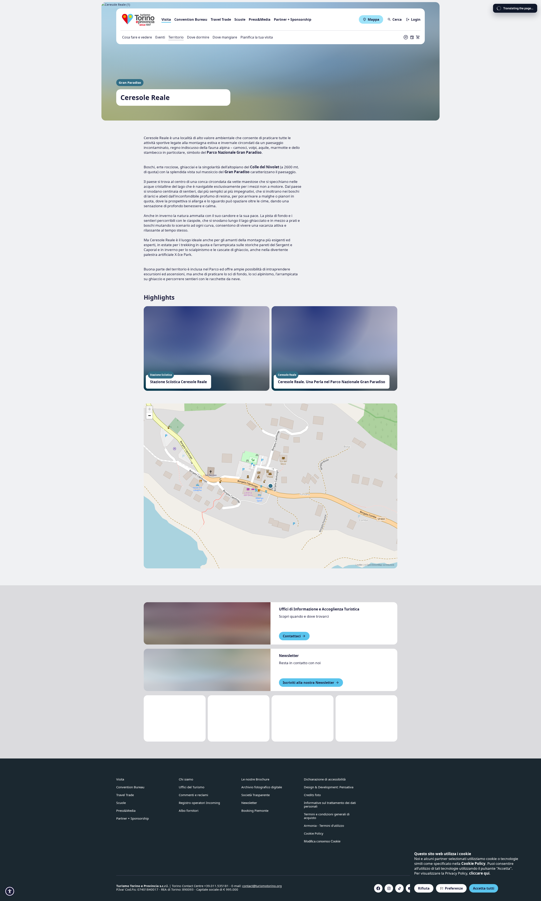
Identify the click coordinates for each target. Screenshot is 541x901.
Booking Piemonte (254, 810)
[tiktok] (399, 888)
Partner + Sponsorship (292, 19)
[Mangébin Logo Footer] (239, 718)
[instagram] (389, 888)
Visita (166, 19)
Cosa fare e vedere (137, 37)
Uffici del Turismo (191, 787)
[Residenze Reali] (302, 718)
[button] (270, 486)
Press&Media (259, 19)
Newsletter (249, 803)
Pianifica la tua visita (256, 37)
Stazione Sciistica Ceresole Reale (178, 381)
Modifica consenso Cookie (322, 841)
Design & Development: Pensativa (328, 787)
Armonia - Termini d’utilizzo (324, 825)
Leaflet (359, 564)
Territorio (176, 37)
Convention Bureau (190, 19)
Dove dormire (198, 37)
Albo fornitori (188, 810)
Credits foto (312, 795)
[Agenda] (412, 37)
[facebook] (378, 888)
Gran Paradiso (130, 82)
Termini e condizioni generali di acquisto (327, 816)
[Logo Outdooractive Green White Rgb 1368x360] (367, 718)
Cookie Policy (473, 863)
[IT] (405, 37)
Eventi (160, 37)
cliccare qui (479, 873)
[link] (406, 781)
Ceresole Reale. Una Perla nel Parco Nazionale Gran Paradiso (331, 381)
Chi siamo (186, 779)
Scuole (239, 19)
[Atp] (175, 718)
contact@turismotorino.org (262, 886)
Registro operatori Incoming (199, 803)
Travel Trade (221, 19)
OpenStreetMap (374, 564)
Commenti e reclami (193, 795)
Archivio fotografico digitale (261, 787)
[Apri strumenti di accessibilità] (10, 891)
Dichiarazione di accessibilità (325, 779)
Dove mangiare (225, 37)
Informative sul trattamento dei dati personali (330, 804)
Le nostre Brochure (255, 779)
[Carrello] (418, 37)
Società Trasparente (255, 795)
